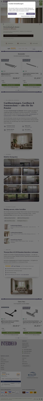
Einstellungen (21, 13)
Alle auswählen (12, 13)
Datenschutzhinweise (25, 16)
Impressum (32, 16)
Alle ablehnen (30, 13)
